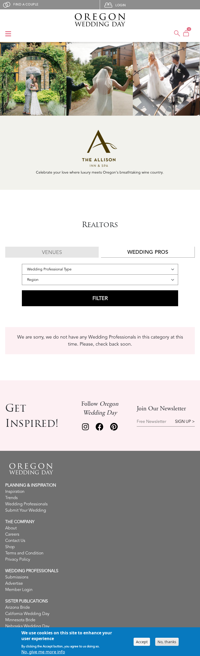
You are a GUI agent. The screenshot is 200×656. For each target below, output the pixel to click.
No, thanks (167, 641)
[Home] (100, 19)
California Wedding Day (27, 614)
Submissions (16, 577)
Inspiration (14, 491)
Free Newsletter (151, 422)
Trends (11, 498)
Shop (10, 547)
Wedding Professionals (26, 504)
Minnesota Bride (20, 620)
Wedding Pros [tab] (147, 252)
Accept (142, 641)
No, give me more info (43, 652)
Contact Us (15, 540)
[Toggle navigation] (8, 34)
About (11, 528)
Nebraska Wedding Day (27, 626)
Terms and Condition (24, 553)
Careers (12, 534)
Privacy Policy (17, 559)
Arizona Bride (17, 607)
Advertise (14, 583)
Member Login (19, 590)
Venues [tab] (52, 252)
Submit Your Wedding (25, 510)
